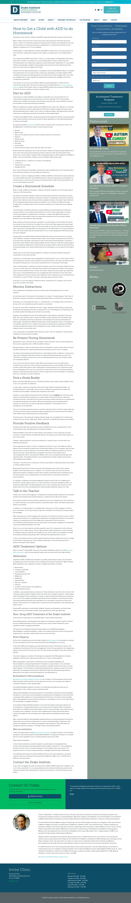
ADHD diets (31, 125)
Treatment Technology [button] (67, 20)
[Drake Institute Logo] (26, 10)
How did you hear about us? (101, 77)
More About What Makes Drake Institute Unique (53, 857)
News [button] (105, 20)
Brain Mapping (52, 640)
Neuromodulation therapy (42, 732)
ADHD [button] (33, 20)
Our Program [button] (85, 20)
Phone (94, 54)
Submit (109, 86)
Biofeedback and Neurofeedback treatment (26, 679)
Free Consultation (35, 803)
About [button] (96, 20)
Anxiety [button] (51, 20)
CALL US (113, 9)
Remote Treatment (21, 20)
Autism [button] (41, 20)
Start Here (109, 115)
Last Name (95, 46)
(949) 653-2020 (36, 796)
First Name (95, 38)
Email (94, 61)
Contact (114, 20)
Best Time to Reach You (100, 69)
